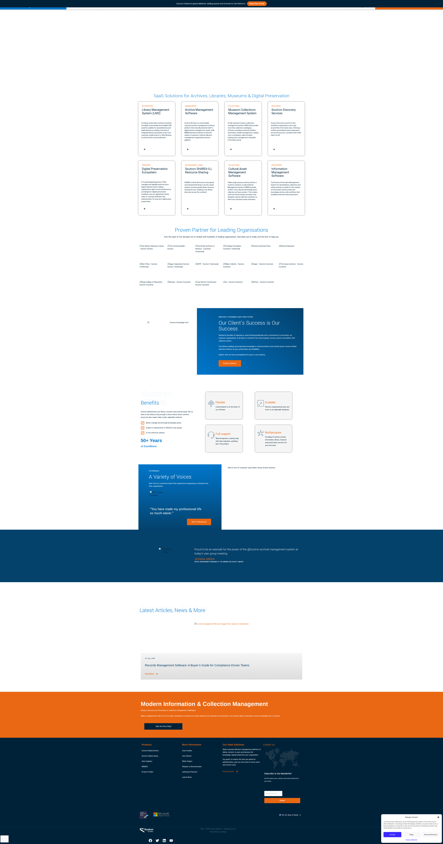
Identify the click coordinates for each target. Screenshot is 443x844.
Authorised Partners (189, 772)
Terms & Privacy (215, 832)
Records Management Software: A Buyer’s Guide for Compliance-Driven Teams (197, 665)
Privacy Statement (411, 840)
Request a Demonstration (192, 766)
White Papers (187, 761)
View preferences (430, 834)
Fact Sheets (187, 756)
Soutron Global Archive (150, 750)
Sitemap (223, 832)
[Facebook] (150, 840)
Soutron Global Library (150, 756)
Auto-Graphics (147, 761)
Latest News (187, 777)
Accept (392, 834)
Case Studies (187, 750)
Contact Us (269, 744)
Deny (411, 834)
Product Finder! (148, 772)
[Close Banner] (441, 3)
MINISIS (145, 766)
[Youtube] (171, 840)
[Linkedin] (164, 840)
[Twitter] (157, 840)
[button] (438, 817)
